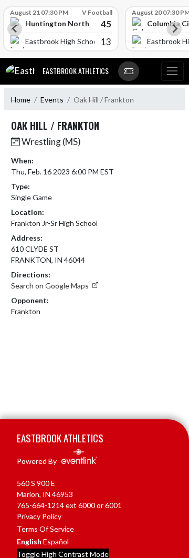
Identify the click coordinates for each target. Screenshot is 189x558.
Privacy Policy (39, 516)
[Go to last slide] (14, 29)
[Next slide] (174, 29)
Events (52, 99)
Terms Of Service (45, 528)
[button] (128, 71)
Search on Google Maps (50, 285)
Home (20, 99)
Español (56, 541)
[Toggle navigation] (172, 71)
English (29, 541)
